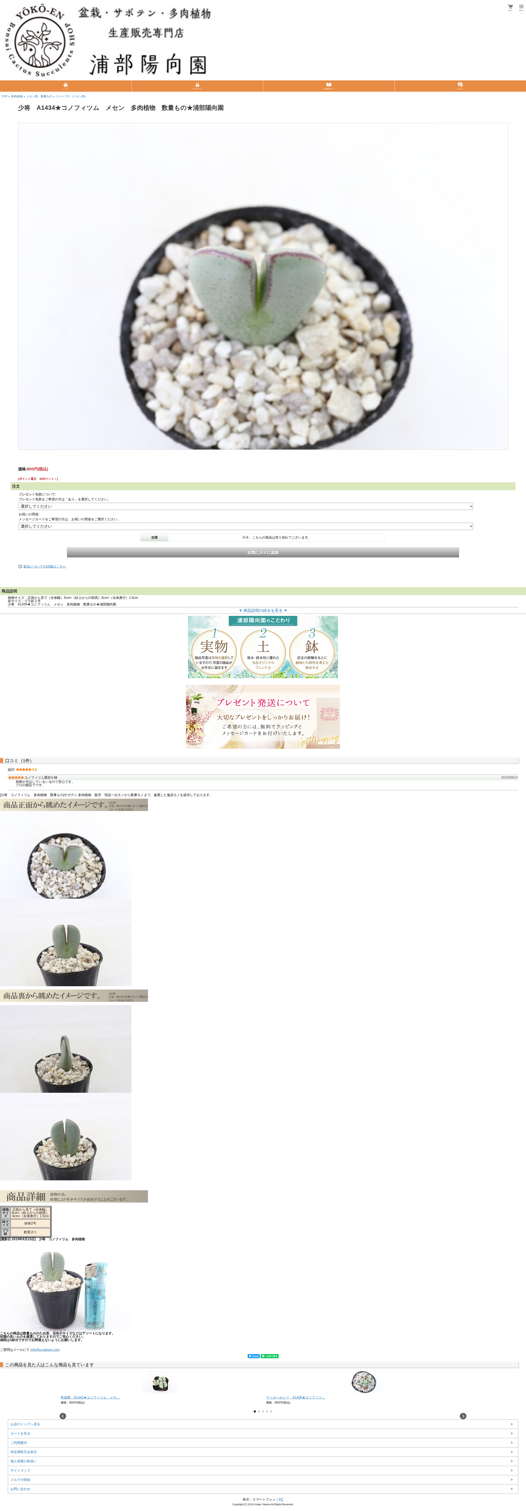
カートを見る (20, 1433)
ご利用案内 (18, 1442)
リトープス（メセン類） (72, 96)
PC (281, 1499)
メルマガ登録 (20, 1479)
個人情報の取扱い (23, 1461)
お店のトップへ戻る (25, 1424)
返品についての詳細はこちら (44, 566)
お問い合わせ (20, 1489)
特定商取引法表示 (23, 1452)
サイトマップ (20, 1470)
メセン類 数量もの (39, 96)
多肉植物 (17, 96)
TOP (4, 96)
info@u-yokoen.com (45, 1349)
